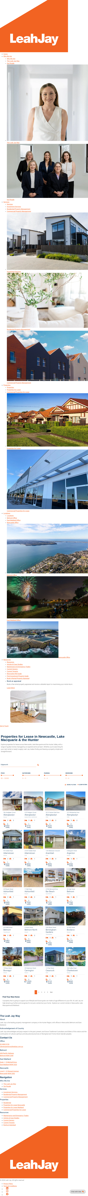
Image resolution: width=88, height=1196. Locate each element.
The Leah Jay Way (9, 1084)
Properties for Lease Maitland (13, 1107)
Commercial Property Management (15, 1097)
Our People (7, 1086)
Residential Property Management (15, 1094)
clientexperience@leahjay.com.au (11, 1046)
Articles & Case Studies (11, 1118)
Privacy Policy (8, 1184)
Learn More (11, 688)
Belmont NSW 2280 (6, 1055)
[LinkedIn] (5, 1189)
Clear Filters (82, 784)
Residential (7, 1103)
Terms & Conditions (10, 1186)
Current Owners (8, 1120)
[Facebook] (5, 1195)
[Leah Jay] (34, 52)
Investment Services (10, 1092)
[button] (70, 784)
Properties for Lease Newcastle (14, 1105)
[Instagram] (5, 1192)
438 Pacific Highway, (7, 1053)
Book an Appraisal (9, 1125)
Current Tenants (9, 1123)
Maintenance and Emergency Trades (16, 1115)
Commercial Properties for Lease (14, 1110)
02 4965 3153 (4, 1044)
